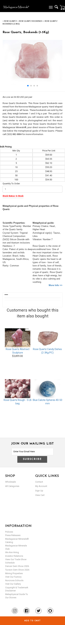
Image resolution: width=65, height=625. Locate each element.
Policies (9, 532)
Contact (39, 482)
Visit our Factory (13, 577)
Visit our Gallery (13, 584)
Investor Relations (14, 556)
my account (41, 486)
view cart (40, 495)
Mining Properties (14, 573)
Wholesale (10, 482)
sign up (39, 490)
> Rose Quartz (10, 21)
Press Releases (12, 535)
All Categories (12, 486)
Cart (62, 7)
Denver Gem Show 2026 (17, 566)
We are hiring (12, 552)
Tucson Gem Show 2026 (17, 569)
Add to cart (32, 620)
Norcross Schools (14, 580)
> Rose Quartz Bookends (30, 21)
